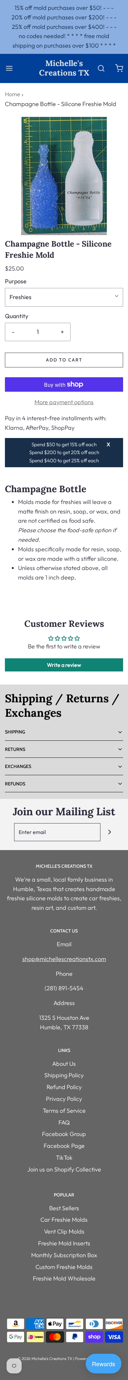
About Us (64, 1063)
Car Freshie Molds (64, 1219)
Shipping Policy (64, 1075)
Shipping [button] (15, 732)
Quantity (16, 316)
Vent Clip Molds (64, 1231)
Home (12, 94)
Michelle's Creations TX (64, 68)
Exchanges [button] (18, 766)
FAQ (64, 1122)
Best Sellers (64, 1208)
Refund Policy (64, 1087)
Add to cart (64, 360)
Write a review (64, 665)
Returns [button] (15, 749)
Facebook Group (64, 1134)
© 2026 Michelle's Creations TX (44, 1358)
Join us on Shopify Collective (64, 1169)
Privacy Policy (64, 1099)
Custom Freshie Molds (64, 1267)
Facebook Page (64, 1146)
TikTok (64, 1157)
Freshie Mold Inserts (64, 1243)
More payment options (64, 402)
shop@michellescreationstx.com (64, 959)
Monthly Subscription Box (64, 1255)
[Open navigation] (9, 68)
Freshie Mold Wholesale (64, 1278)
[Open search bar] (101, 68)
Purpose (16, 281)
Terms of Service (64, 1110)
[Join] (109, 832)
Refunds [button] (15, 784)
